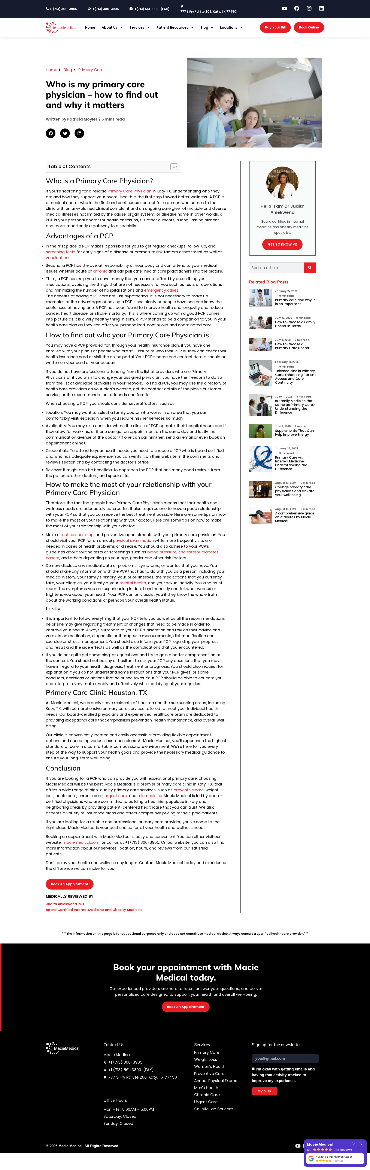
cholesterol (189, 552)
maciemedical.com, (81, 842)
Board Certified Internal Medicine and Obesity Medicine (94, 909)
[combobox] (276, 267)
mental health (132, 583)
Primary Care (90, 69)
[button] (50, 133)
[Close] (361, 1141)
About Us (110, 27)
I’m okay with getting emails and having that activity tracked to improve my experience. (283, 1075)
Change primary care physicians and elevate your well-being (294, 491)
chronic (99, 271)
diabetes (210, 552)
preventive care (189, 790)
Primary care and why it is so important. (295, 302)
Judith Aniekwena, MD (65, 904)
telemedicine (149, 795)
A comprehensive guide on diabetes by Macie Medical (294, 517)
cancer (52, 557)
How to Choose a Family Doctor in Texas (295, 324)
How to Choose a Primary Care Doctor (292, 346)
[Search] (310, 267)
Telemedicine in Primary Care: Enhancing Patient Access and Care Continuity (295, 377)
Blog (204, 27)
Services (137, 27)
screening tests (60, 252)
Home (90, 27)
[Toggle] (354, 1141)
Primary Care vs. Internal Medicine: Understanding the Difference (291, 463)
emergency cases (161, 290)
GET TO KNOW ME (282, 244)
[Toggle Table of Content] (172, 166)
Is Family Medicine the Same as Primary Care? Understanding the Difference (295, 407)
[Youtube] (298, 1146)
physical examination (133, 540)
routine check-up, (77, 534)
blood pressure (161, 552)
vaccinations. (58, 257)
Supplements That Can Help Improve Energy (294, 432)
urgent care (115, 795)
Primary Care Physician (129, 191)
